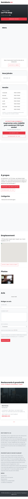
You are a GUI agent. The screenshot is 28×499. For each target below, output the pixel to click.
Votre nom (4, 304)
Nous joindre (4, 479)
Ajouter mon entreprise (7, 477)
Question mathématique (7, 330)
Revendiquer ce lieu (14, 136)
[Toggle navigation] (26, 2)
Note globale (4, 324)
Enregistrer (5, 340)
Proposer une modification (10, 186)
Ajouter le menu (14, 65)
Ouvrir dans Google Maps (9, 264)
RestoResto (7, 2)
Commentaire (4, 311)
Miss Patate (5, 406)
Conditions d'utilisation (6, 482)
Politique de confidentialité (7, 481)
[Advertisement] (14, 157)
